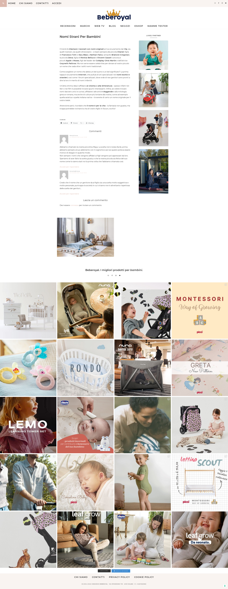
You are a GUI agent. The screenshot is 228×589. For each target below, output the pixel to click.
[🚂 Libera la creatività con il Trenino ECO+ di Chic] (142, 539)
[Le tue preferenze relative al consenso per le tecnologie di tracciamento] (225, 586)
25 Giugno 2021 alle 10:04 (78, 172)
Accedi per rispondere (69, 167)
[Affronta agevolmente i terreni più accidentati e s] (28, 482)
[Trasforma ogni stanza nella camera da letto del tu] (142, 368)
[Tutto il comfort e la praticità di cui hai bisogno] (85, 310)
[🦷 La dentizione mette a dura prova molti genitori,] (28, 368)
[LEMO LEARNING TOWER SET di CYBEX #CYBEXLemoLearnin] (28, 425)
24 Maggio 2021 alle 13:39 (78, 137)
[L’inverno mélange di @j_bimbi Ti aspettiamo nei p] (142, 482)
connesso (74, 205)
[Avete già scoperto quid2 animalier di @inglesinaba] (28, 539)
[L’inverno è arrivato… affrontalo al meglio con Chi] (85, 425)
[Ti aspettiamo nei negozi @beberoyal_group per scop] (142, 425)
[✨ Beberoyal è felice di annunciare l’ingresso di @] (28, 310)
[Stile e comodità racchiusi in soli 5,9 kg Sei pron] (142, 310)
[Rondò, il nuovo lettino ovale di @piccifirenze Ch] (85, 368)
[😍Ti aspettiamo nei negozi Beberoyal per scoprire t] (85, 482)
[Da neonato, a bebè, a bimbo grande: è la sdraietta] (85, 539)
